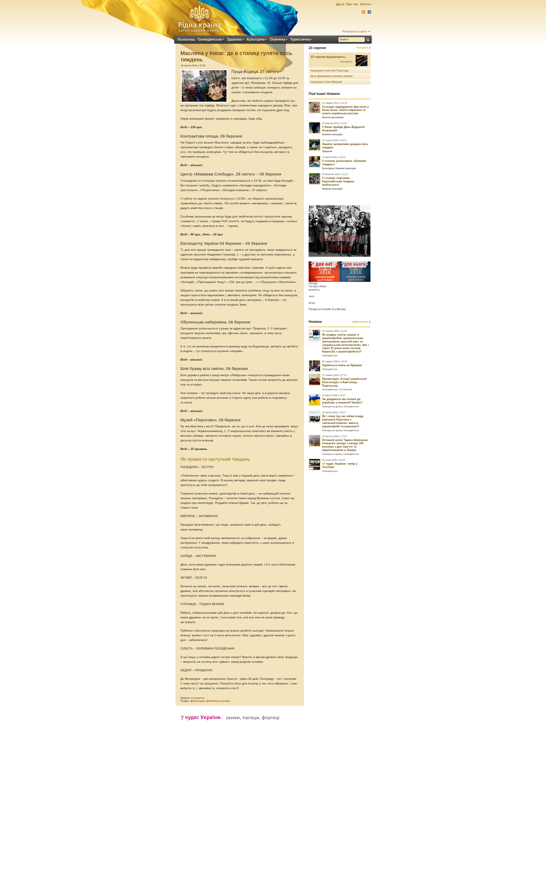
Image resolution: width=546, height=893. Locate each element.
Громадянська (209, 39)
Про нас (352, 4)
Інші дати (362, 47)
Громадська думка (332, 406)
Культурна (256, 39)
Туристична (300, 39)
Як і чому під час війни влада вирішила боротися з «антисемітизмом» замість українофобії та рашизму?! (342, 421)
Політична (186, 39)
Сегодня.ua (197, 698)
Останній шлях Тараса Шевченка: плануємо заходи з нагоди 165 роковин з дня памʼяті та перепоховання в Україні (345, 445)
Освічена (277, 39)
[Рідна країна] (199, 18)
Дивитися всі (360, 321)
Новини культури (219, 701)
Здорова (234, 39)
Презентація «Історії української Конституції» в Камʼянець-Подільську (344, 382)
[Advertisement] (273, 777)
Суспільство (345, 389)
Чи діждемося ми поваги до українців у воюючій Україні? (342, 400)
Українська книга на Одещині (342, 365)
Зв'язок (365, 4)
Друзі (340, 4)
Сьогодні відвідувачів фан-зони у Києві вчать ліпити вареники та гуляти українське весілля (345, 110)
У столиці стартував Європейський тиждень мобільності (338, 181)
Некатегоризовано (333, 117)
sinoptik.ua (328, 309)
